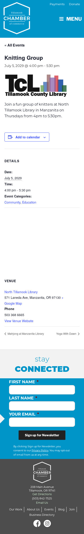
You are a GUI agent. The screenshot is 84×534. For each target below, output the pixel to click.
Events (49, 509)
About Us (33, 509)
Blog (61, 509)
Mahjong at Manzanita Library (25, 333)
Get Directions (42, 494)
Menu (74, 19)
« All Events (14, 45)
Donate (74, 4)
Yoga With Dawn (66, 333)
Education (29, 202)
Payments (57, 4)
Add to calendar (27, 137)
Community (12, 202)
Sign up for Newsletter (42, 435)
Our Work (15, 509)
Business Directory (42, 514)
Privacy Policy (40, 450)
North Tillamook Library (21, 292)
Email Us (42, 502)
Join (72, 509)
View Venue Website (18, 321)
